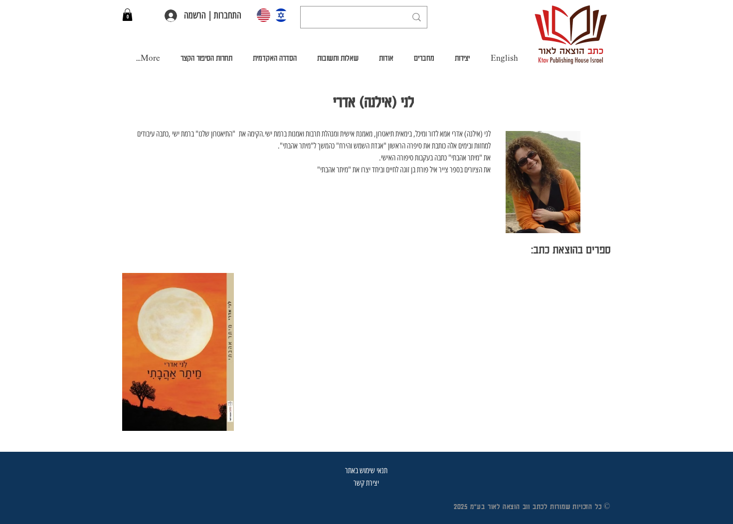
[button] (127, 14)
